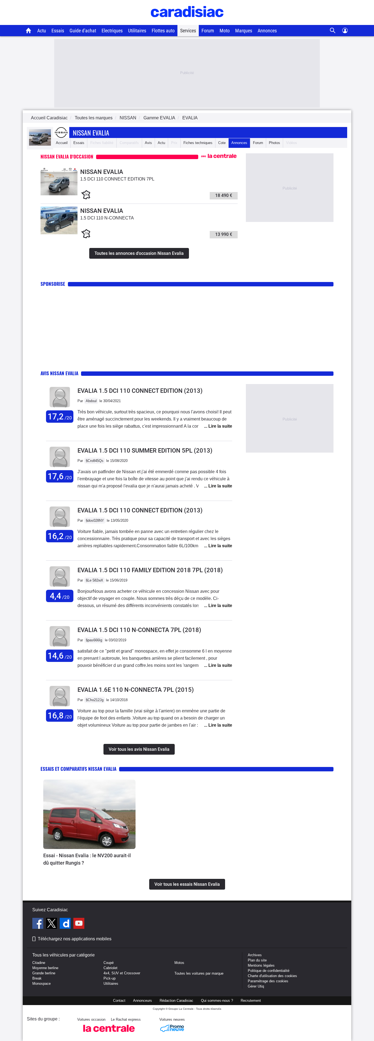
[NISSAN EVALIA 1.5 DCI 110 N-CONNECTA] (59, 233)
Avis (148, 143)
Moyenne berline (45, 968)
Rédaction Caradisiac (176, 1000)
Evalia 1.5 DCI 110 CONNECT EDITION (140, 390)
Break (37, 978)
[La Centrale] (109, 1033)
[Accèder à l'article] (89, 814)
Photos (274, 143)
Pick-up (109, 978)
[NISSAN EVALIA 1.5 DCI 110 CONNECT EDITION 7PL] (59, 194)
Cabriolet (110, 968)
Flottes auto (163, 30)
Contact (119, 1000)
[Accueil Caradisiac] (28, 30)
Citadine (38, 963)
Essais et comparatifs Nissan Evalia (78, 768)
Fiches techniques (197, 143)
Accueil (62, 143)
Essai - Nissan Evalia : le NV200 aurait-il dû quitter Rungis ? (87, 859)
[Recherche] (333, 30)
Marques (243, 30)
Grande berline (43, 973)
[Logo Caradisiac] (187, 22)
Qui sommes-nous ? (217, 1000)
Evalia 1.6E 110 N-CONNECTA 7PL (135, 689)
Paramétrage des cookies (268, 981)
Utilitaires (137, 30)
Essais (57, 30)
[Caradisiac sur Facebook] (38, 924)
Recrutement (251, 1000)
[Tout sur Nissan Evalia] (40, 144)
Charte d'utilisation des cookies (272, 976)
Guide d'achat (83, 30)
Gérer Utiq (256, 986)
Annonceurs (142, 1000)
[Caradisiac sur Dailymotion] (66, 924)
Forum (208, 30)
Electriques (112, 30)
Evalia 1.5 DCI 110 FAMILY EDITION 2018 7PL (150, 570)
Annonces (267, 30)
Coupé (108, 963)
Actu (41, 30)
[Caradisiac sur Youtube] (78, 924)
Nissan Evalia (91, 132)
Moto (225, 30)
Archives (255, 955)
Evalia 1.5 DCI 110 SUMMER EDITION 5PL (144, 450)
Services (188, 30)
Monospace (41, 983)
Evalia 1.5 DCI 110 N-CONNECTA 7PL (139, 630)
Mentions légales (261, 965)
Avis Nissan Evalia (59, 373)
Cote (222, 143)
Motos (179, 963)
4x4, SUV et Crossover (121, 973)
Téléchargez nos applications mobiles (74, 938)
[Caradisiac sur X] (52, 924)
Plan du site (257, 960)
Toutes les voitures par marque (198, 973)
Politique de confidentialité (268, 971)
